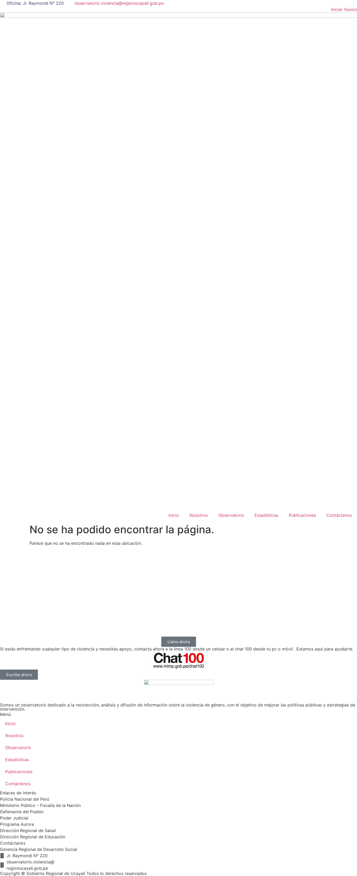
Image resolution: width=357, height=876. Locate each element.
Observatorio (231, 515)
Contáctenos (339, 515)
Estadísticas (266, 515)
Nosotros (198, 515)
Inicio (174, 515)
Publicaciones (302, 515)
